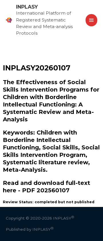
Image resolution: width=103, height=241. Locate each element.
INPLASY (27, 7)
